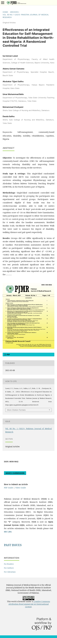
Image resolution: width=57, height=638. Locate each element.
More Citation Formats (16, 410)
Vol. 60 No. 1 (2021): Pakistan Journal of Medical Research (26, 16)
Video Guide (20, 487)
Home (5, 12)
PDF (8, 354)
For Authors (9, 568)
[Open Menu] (2, 2)
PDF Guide (8, 487)
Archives (14, 12)
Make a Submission (15, 473)
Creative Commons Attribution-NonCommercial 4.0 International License (29, 604)
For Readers (9, 564)
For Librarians (10, 572)
